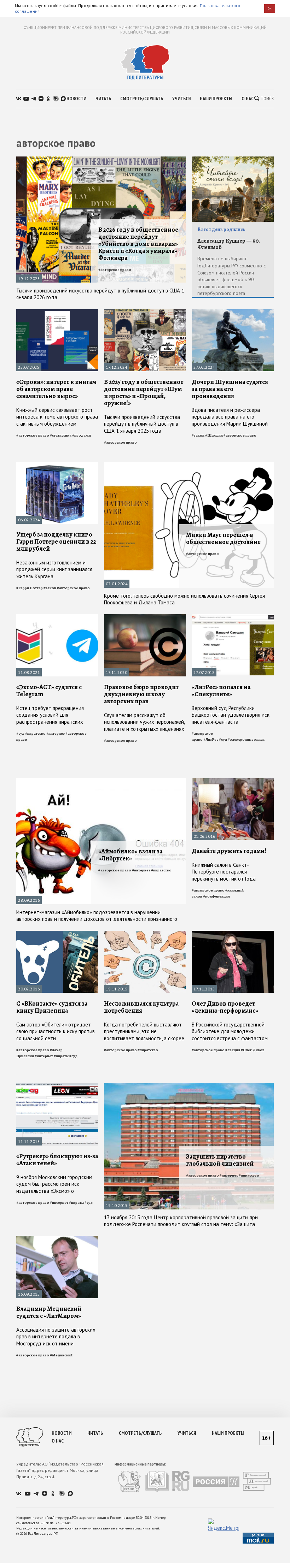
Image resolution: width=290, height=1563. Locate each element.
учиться (181, 98)
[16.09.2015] (57, 1239)
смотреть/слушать (141, 98)
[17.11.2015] (233, 933)
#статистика (60, 435)
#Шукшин (214, 435)
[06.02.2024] (57, 464)
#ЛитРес (210, 739)
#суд (20, 733)
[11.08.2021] (57, 617)
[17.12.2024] (145, 312)
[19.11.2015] (145, 933)
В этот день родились (221, 229)
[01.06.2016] (233, 781)
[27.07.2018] (233, 617)
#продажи (81, 435)
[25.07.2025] (57, 312)
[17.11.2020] (145, 617)
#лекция (232, 1050)
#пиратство (35, 733)
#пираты (61, 1056)
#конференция (216, 896)
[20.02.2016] (57, 933)
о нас (248, 98)
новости (76, 98)
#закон (198, 435)
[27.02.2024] (233, 312)
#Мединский (61, 1355)
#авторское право (114, 269)
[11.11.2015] (57, 1086)
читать (103, 98)
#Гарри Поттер (29, 588)
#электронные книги (246, 739)
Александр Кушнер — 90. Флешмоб (228, 244)
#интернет (55, 733)
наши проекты (216, 98)
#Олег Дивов (253, 1050)
